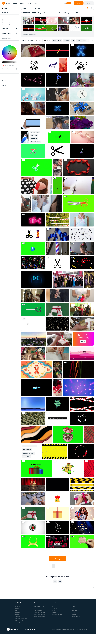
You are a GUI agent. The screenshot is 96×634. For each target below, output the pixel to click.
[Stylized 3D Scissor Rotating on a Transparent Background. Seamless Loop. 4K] (57, 80)
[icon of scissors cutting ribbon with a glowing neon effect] (82, 50)
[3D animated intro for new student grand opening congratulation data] (82, 527)
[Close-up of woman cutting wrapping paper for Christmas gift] (57, 353)
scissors (85, 40)
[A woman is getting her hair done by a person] (57, 94)
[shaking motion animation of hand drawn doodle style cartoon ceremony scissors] (53, 65)
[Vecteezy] (3, 3)
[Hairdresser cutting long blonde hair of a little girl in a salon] (82, 80)
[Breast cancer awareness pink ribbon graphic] (82, 353)
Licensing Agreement (39, 606)
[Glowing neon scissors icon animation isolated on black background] (57, 108)
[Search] (88, 8)
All (4, 20)
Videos (22, 3)
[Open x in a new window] (32, 629)
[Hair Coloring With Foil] (33, 295)
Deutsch (74, 612)
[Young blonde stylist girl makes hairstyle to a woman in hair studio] (33, 108)
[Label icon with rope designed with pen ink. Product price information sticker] (57, 527)
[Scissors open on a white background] (82, 234)
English (74, 606)
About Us (54, 610)
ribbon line (34, 138)
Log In (88, 3)
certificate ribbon (35, 141)
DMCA (35, 608)
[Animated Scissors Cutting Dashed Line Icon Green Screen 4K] (57, 185)
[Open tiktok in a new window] (30, 629)
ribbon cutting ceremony (29, 446)
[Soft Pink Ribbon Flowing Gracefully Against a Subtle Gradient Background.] (82, 137)
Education (17, 614)
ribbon (78, 40)
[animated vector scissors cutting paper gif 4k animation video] (33, 324)
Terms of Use (71, 629)
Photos (15, 3)
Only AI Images (7, 22)
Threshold (5, 69)
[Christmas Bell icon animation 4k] (57, 498)
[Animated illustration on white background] (57, 262)
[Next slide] (91, 40)
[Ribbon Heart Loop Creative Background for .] (78, 167)
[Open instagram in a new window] (23, 629)
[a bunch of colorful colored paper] (82, 122)
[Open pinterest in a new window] (28, 629)
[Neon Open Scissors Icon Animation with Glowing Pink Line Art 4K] (33, 80)
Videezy (16, 610)
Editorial (29, 3)
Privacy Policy (78, 629)
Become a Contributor (57, 614)
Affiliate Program (38, 610)
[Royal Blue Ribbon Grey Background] (57, 234)
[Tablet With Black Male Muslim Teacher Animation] (33, 122)
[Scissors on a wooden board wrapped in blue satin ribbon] (82, 108)
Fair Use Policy (85, 629)
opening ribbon (27, 449)
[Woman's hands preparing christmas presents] (59, 339)
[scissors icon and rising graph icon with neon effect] (33, 219)
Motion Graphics (29, 40)
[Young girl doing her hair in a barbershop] (82, 309)
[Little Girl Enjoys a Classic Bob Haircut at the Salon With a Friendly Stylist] (26, 203)
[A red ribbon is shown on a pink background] (63, 65)
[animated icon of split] (33, 248)
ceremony (66, 40)
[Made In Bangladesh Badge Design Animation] (33, 527)
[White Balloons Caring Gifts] (33, 94)
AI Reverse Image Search (21, 618)
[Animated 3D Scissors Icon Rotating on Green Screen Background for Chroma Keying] (36, 167)
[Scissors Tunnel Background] (33, 262)
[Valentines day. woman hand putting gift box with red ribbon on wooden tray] (57, 387)
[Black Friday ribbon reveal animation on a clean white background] (57, 418)
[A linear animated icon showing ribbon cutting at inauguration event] (34, 65)
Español (74, 608)
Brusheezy (17, 606)
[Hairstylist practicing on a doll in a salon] (36, 185)
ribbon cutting (57, 40)
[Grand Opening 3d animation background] (33, 484)
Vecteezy (17, 608)
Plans (64, 3)
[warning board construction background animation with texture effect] (54, 451)
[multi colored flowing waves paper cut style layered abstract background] (36, 434)
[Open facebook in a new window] (21, 629)
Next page (57, 559)
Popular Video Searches (39, 616)
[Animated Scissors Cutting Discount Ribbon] (81, 65)
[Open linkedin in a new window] (25, 629)
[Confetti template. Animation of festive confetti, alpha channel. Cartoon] (57, 484)
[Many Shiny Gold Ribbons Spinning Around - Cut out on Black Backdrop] (57, 324)
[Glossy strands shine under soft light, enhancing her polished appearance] (82, 248)
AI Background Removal (20, 620)
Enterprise (17, 612)
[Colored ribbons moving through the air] (78, 369)
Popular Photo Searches (39, 614)
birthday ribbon (35, 132)
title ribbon (34, 135)
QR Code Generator (19, 622)
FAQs (53, 606)
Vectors (8, 3)
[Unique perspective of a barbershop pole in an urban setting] (24, 137)
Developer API (18, 616)
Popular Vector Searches (39, 612)
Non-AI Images (7, 24)
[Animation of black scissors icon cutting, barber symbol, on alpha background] (59, 137)
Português (74, 610)
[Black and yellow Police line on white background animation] (82, 484)
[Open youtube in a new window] (34, 629)
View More (86, 28)
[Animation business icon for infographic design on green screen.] (33, 151)
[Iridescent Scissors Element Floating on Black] (82, 151)
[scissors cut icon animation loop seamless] (57, 151)
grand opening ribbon (28, 453)
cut (73, 40)
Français (74, 614)
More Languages (76, 616)
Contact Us (54, 608)
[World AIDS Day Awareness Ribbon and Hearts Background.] (36, 369)
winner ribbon (26, 457)
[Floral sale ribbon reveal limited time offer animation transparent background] (68, 468)
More (35, 3)
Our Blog (54, 612)
